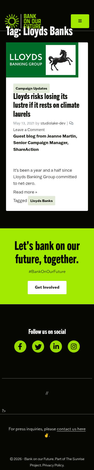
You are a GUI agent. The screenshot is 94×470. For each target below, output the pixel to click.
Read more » (25, 191)
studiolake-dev (53, 123)
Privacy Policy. (53, 465)
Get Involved (47, 287)
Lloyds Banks (41, 200)
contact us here (71, 428)
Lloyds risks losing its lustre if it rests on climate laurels (46, 104)
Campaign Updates (31, 88)
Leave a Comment (29, 129)
